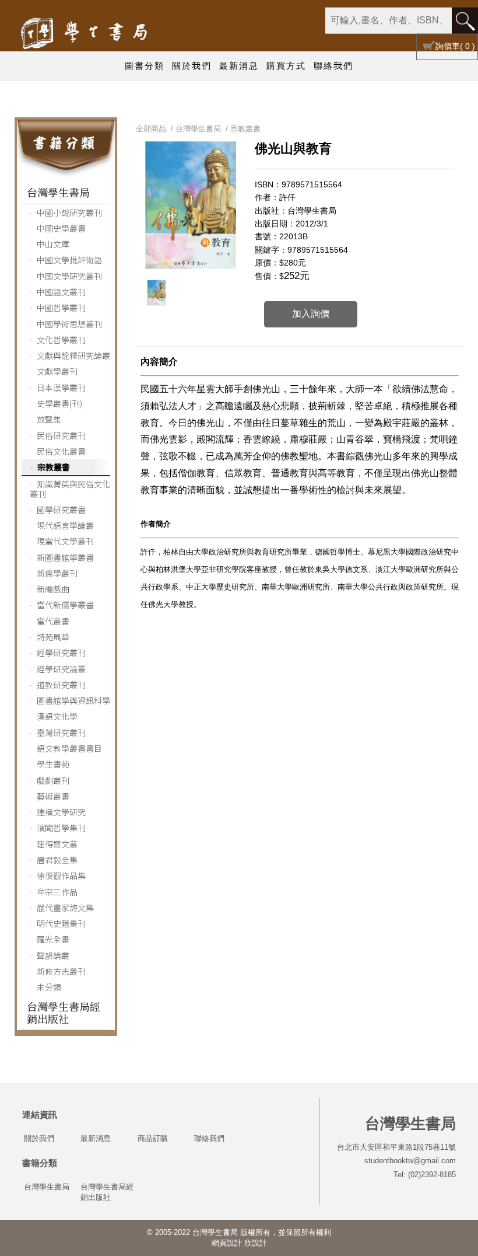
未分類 (49, 987)
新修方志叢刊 (61, 971)
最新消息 (239, 66)
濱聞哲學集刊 (61, 827)
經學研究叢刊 (61, 652)
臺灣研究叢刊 (61, 732)
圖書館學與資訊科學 (73, 700)
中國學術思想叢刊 (69, 324)
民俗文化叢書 (61, 451)
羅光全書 (53, 939)
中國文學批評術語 (69, 260)
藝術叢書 (53, 796)
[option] (156, 293)
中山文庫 (53, 244)
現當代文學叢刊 (65, 541)
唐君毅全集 (57, 860)
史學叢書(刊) (59, 403)
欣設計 (255, 1242)
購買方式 (286, 66)
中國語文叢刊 (61, 292)
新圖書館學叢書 (65, 557)
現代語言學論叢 (65, 525)
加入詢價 (310, 314)
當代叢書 (53, 621)
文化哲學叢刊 (61, 340)
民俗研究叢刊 (61, 435)
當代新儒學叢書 (65, 604)
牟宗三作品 (57, 892)
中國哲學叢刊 (61, 307)
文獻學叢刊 (57, 371)
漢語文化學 (57, 716)
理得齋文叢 (57, 844)
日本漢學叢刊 (61, 387)
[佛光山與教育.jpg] (156, 293)
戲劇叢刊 (53, 780)
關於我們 (192, 66)
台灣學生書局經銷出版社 (63, 1012)
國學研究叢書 (61, 509)
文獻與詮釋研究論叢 (73, 355)
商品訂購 (153, 1138)
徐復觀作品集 (61, 875)
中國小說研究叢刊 (69, 212)
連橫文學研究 (61, 812)
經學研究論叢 (61, 669)
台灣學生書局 (58, 192)
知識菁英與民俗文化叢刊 (70, 488)
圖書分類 (144, 66)
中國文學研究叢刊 (69, 276)
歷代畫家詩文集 (65, 907)
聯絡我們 (333, 66)
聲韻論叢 (53, 955)
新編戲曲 (53, 589)
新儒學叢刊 (57, 573)
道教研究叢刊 (61, 684)
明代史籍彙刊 (61, 923)
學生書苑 (53, 764)
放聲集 (49, 419)
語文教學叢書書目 (69, 748)
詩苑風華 (53, 637)
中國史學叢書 (61, 228)
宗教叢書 (53, 467)
